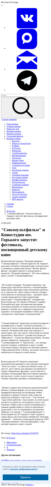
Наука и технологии (21, 143)
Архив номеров (9, 119)
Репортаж (16, 151)
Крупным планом (20, 170)
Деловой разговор (20, 175)
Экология (16, 158)
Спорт (15, 172)
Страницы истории (21, 165)
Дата (14, 168)
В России (16, 148)
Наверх (30, 484)
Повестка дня (13, 129)
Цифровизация (19, 163)
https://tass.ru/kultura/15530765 (24, 433)
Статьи (10, 206)
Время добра (18, 160)
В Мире (15, 146)
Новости (16, 189)
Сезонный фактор (15, 136)
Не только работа (20, 177)
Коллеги (16, 141)
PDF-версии (17, 199)
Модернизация (19, 155)
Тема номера (12, 124)
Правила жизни (14, 134)
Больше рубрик (14, 138)
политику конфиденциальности (23, 469)
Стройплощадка (19, 153)
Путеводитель (18, 182)
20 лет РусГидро (19, 194)
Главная (10, 204)
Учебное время (13, 126)
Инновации (17, 187)
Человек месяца (14, 131)
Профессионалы (19, 180)
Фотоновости (18, 192)
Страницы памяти (20, 185)
